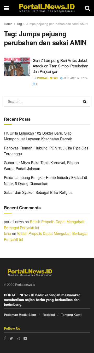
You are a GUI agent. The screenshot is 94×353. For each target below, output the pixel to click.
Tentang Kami (71, 314)
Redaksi (49, 314)
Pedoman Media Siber (20, 314)
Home (8, 23)
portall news (47, 78)
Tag (19, 23)
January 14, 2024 (75, 78)
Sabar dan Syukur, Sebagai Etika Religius (38, 192)
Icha (7, 233)
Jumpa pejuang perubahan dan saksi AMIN (57, 23)
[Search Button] (85, 101)
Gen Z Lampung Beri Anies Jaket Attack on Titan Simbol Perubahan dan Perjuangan (60, 65)
